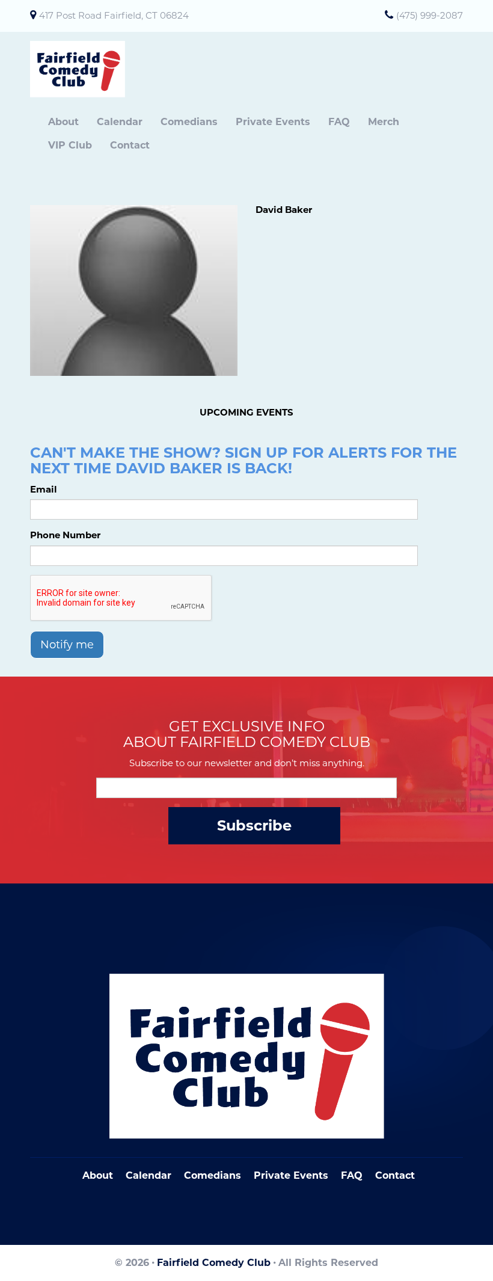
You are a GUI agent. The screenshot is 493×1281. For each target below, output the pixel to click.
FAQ (339, 121)
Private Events (273, 121)
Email (43, 489)
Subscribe (254, 825)
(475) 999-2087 (429, 15)
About (63, 121)
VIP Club (70, 145)
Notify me (67, 644)
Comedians (189, 121)
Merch (383, 121)
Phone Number (65, 535)
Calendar (119, 121)
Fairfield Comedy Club (214, 1262)
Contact (130, 145)
